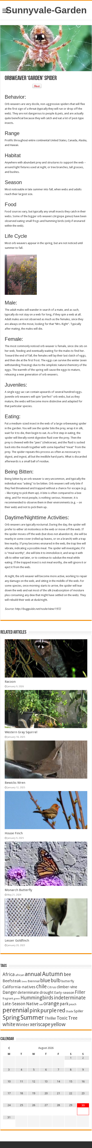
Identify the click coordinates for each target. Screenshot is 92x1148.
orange (51, 1003)
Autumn (52, 974)
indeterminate (70, 997)
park (64, 1003)
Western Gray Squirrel (21, 732)
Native (32, 1003)
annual (33, 974)
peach (72, 1004)
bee (67, 974)
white (9, 1024)
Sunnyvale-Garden (46, 10)
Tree (72, 1018)
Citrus (51, 987)
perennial (16, 1010)
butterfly (67, 981)
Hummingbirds (37, 997)
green (17, 998)
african (19, 975)
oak (41, 1004)
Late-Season (14, 1003)
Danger (10, 992)
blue (45, 980)
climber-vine (67, 987)
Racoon (10, 682)
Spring (11, 1017)
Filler (80, 992)
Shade (69, 1011)
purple (48, 1010)
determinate (28, 992)
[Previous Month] (9, 1048)
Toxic (62, 1018)
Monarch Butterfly (18, 890)
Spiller (78, 1011)
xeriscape (40, 1024)
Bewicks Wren (15, 783)
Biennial (34, 981)
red (61, 1010)
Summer (32, 1017)
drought (46, 992)
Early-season (64, 993)
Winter (22, 1024)
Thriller (50, 1018)
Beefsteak (12, 981)
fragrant (8, 998)
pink (35, 1010)
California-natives (19, 987)
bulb (56, 981)
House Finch (14, 833)
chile (41, 987)
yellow (58, 1024)
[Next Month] (83, 1048)
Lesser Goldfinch (17, 940)
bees (24, 981)
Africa (9, 974)
